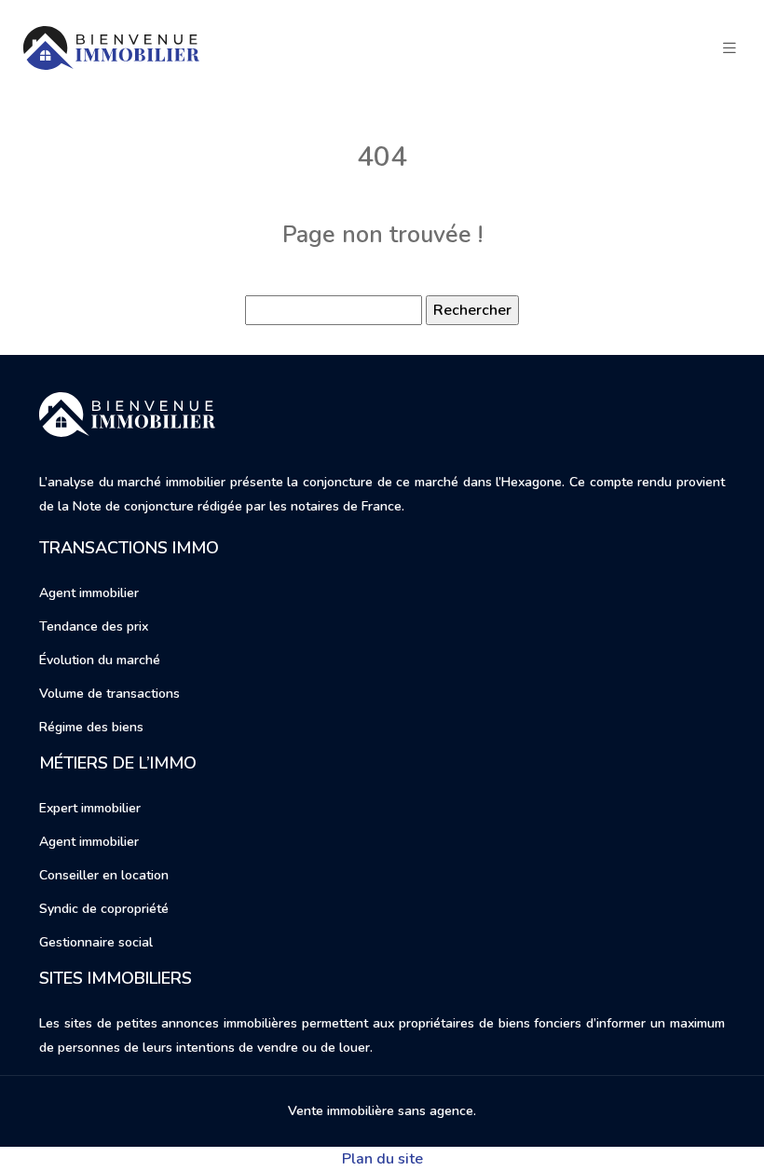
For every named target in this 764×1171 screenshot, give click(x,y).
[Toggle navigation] (729, 48)
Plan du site (382, 1159)
